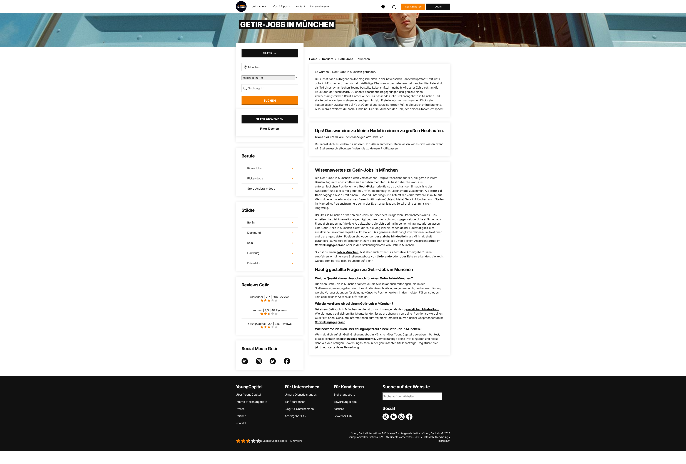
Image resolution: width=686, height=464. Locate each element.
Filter (268, 53)
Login (438, 7)
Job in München (347, 252)
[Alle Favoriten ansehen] (383, 6)
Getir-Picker (367, 186)
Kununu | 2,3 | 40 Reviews (270, 310)
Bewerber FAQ (343, 416)
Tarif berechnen (295, 401)
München (364, 59)
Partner (241, 416)
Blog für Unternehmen (299, 409)
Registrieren (413, 7)
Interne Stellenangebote (251, 401)
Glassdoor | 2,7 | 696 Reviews (269, 297)
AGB (417, 436)
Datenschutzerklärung (435, 436)
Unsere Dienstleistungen (301, 394)
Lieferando (384, 256)
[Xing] (386, 416)
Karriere (327, 59)
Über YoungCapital (248, 394)
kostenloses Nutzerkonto (357, 338)
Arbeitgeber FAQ (296, 416)
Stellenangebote (344, 394)
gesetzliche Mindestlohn (391, 236)
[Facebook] (410, 416)
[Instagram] (402, 416)
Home (313, 59)
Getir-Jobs (345, 59)
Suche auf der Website (406, 386)
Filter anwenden (270, 119)
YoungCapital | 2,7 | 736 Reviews (270, 323)
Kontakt (300, 6)
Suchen (270, 100)
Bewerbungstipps (345, 401)
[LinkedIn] (394, 416)
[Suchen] (394, 6)
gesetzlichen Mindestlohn (421, 309)
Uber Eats (406, 256)
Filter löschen (269, 128)
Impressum (444, 440)
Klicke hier (322, 137)
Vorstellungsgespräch (330, 245)
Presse (240, 409)
